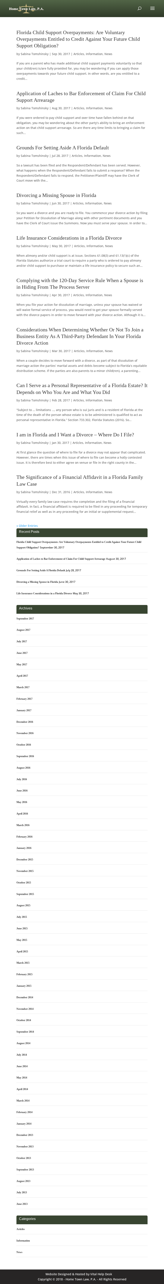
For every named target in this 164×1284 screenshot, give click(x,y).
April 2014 (22, 1089)
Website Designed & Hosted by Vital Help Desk (78, 1274)
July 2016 (21, 779)
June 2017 (22, 652)
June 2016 (22, 790)
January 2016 (23, 848)
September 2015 (25, 894)
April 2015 (22, 951)
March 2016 (22, 825)
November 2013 (25, 1146)
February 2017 (24, 698)
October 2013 (23, 1158)
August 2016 (23, 767)
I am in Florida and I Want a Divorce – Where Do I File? (75, 434)
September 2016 (25, 756)
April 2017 (22, 675)
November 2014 (25, 1008)
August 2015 (23, 905)
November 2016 (25, 733)
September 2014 (25, 1031)
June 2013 (22, 1203)
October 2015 (23, 882)
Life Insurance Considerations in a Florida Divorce (69, 238)
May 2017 (21, 664)
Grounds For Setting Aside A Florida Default (62, 147)
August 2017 (23, 629)
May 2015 (21, 940)
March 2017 (22, 687)
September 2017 (25, 618)
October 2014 (23, 1020)
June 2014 (22, 1066)
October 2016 (23, 744)
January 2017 (23, 710)
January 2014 (23, 1123)
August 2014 (23, 1043)
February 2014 (24, 1112)
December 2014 (24, 997)
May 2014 (21, 1077)
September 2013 (25, 1169)
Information (94, 54)
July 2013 (21, 1192)
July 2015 (21, 916)
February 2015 (24, 974)
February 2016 (24, 836)
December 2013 (24, 1135)
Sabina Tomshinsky (34, 54)
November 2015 (25, 871)
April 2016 (22, 813)
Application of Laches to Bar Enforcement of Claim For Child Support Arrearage (60, 558)
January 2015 (23, 985)
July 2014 (21, 1054)
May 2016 (21, 802)
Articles (78, 54)
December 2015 (24, 859)
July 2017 (21, 641)
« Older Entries (27, 526)
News (108, 54)
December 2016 (24, 721)
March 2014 (22, 1100)
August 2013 (23, 1181)
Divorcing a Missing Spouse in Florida (56, 195)
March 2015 (22, 962)
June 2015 (22, 928)
